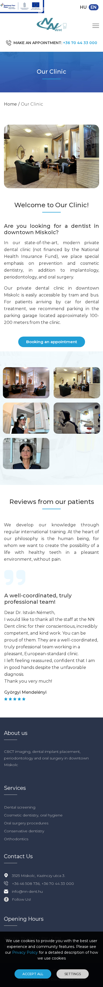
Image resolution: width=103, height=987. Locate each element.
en (94, 7)
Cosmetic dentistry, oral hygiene (33, 815)
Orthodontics (16, 839)
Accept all (32, 974)
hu (83, 7)
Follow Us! (21, 899)
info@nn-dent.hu (27, 891)
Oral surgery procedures (26, 823)
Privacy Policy (25, 952)
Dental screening (19, 807)
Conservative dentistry (24, 831)
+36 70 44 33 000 (80, 42)
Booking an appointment (51, 341)
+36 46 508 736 (26, 883)
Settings (72, 974)
